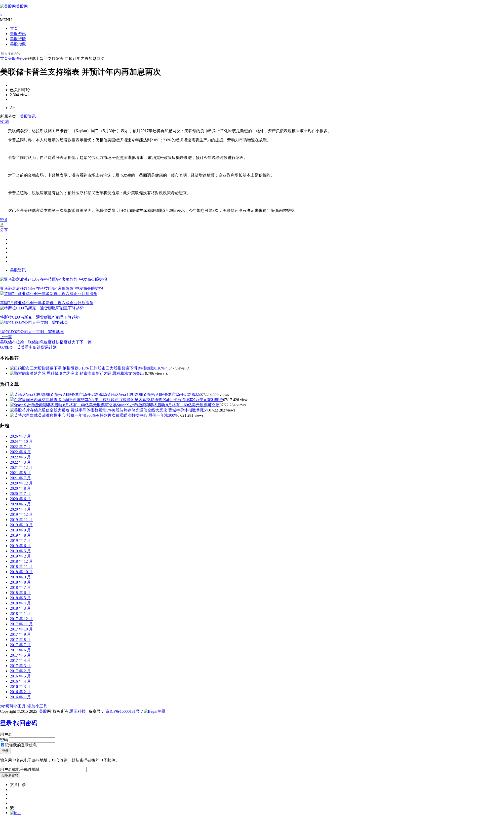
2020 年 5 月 (20, 504)
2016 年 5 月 (20, 676)
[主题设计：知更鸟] (154, 711)
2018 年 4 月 (20, 603)
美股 (43, 711)
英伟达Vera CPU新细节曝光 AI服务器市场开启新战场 (153, 394)
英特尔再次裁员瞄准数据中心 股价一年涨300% (136, 415)
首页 (14, 28)
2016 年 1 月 (20, 697)
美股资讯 (18, 34)
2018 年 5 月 (20, 598)
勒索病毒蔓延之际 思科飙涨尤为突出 (112, 373)
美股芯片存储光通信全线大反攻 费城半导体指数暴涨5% (160, 410)
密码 (4, 740)
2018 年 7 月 (20, 587)
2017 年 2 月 (20, 671)
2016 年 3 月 (20, 686)
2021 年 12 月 (21, 467)
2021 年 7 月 (20, 478)
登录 (6, 723)
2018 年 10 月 (21, 572)
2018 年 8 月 (20, 582)
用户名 (6, 734)
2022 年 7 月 (20, 447)
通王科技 (78, 711)
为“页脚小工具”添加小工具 (23, 706)
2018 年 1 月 (20, 613)
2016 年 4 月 (20, 681)
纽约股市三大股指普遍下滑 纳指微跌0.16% (127, 368)
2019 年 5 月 (20, 551)
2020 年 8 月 (20, 488)
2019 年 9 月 (20, 530)
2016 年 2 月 (20, 692)
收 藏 (4, 121)
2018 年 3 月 (20, 608)
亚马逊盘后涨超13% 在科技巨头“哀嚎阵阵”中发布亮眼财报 (51, 288)
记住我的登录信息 (21, 745)
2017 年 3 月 (20, 666)
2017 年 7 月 (20, 645)
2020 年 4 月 (20, 509)
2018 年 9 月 (20, 577)
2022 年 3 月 (20, 462)
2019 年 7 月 (20, 540)
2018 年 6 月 (20, 593)
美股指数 (18, 44)
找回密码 (25, 723)
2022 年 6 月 (20, 452)
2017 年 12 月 (21, 619)
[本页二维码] (15, 813)
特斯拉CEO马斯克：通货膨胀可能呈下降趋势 (40, 317)
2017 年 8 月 (20, 639)
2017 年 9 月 (20, 634)
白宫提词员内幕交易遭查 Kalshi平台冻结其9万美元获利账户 (171, 400)
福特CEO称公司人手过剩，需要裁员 (32, 332)
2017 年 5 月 (20, 655)
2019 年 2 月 (20, 556)
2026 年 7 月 (20, 436)
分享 (4, 230)
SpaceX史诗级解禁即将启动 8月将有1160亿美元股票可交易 (168, 405)
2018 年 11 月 (21, 566)
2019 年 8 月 (20, 535)
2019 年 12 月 (21, 514)
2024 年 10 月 (21, 441)
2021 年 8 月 (20, 473)
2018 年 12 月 (21, 561)
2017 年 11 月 (21, 624)
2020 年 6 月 (20, 499)
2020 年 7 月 (20, 493)
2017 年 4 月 (20, 660)
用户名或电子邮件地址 (20, 769)
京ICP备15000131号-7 (124, 711)
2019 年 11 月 (21, 520)
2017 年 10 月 (21, 629)
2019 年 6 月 (20, 546)
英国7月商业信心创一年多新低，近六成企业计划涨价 (46, 303)
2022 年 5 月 (20, 457)
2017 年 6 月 (20, 650)
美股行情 (18, 39)
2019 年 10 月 (21, 525)
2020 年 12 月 (21, 483)
